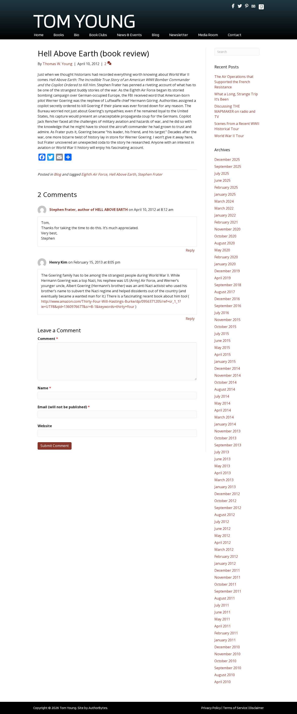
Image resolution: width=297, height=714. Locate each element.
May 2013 (222, 466)
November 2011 (227, 577)
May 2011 (222, 619)
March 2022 (224, 208)
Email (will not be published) (64, 407)
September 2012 (227, 507)
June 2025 (222, 180)
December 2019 (227, 271)
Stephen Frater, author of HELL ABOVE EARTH (88, 209)
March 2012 (224, 549)
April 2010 (222, 681)
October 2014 (225, 382)
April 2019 (222, 278)
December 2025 (227, 159)
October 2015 (225, 326)
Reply (190, 250)
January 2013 (225, 486)
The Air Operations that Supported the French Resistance (233, 81)
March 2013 (224, 479)
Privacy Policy (211, 708)
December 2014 (227, 368)
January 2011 (225, 640)
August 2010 (224, 674)
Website (45, 425)
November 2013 (227, 431)
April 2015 (222, 354)
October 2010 (225, 661)
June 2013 (222, 459)
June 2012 (222, 528)
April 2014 (222, 410)
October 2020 (225, 236)
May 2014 (222, 403)
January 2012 (225, 563)
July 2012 (221, 521)
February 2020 (226, 257)
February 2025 (226, 187)
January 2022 (225, 215)
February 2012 (226, 556)
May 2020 (222, 250)
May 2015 (222, 347)
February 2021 (226, 222)
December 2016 (227, 298)
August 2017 (224, 291)
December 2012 (227, 493)
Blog (57, 174)
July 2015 (221, 333)
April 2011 (222, 626)
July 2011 (221, 605)
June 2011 (222, 612)
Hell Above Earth (122, 174)
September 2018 (227, 284)
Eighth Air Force (94, 174)
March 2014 (224, 417)
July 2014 (221, 396)
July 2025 (221, 173)
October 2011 (225, 584)
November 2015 (227, 319)
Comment (48, 338)
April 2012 (222, 542)
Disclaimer (256, 708)
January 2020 (225, 264)
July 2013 (221, 452)
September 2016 (227, 305)
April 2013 (222, 472)
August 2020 (224, 243)
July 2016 (221, 312)
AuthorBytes (97, 708)
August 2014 (224, 389)
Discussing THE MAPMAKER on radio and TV (234, 111)
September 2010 (227, 667)
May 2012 (222, 535)
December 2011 (227, 570)
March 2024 (224, 201)
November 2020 (227, 229)
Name (44, 388)
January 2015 (225, 361)
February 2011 (226, 633)
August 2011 (224, 598)
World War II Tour (229, 135)
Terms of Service (235, 708)
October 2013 (225, 438)
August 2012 (224, 514)
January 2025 (225, 194)
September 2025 (227, 166)
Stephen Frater (150, 174)
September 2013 (227, 445)
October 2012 (225, 500)
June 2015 (222, 340)
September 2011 (227, 591)
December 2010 (227, 647)
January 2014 (225, 424)
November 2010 (227, 654)
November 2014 (227, 375)
